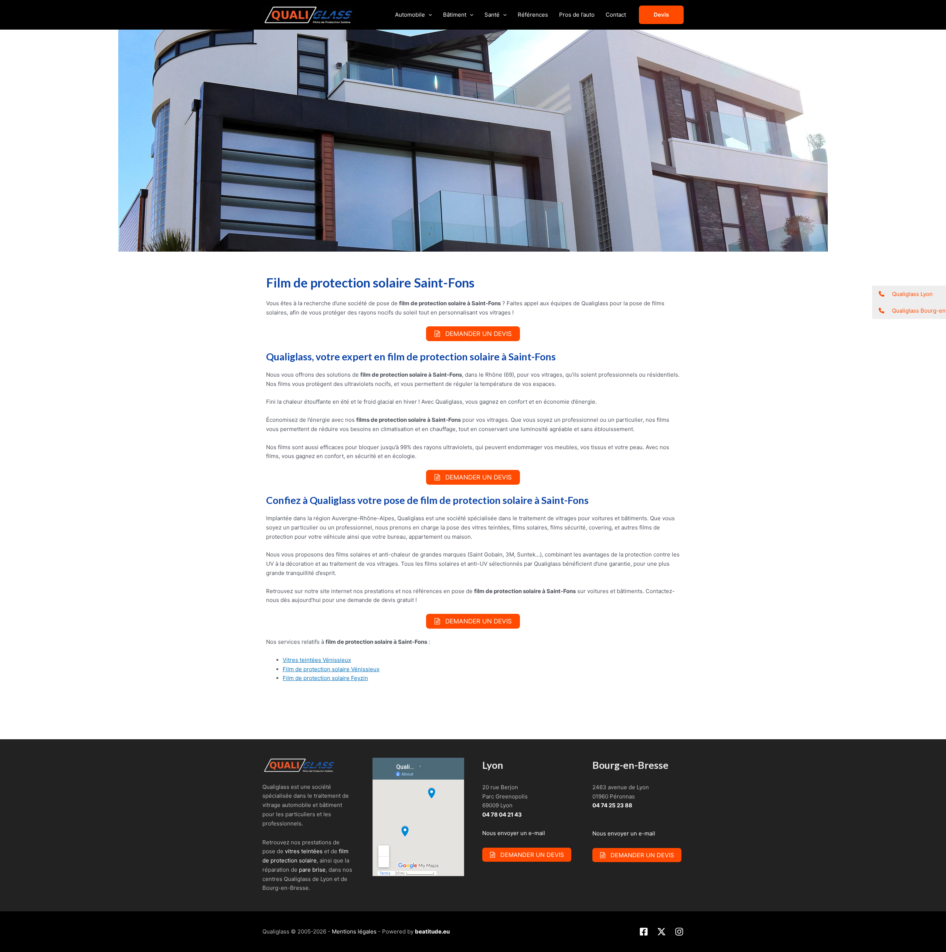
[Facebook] (643, 931)
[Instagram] (679, 931)
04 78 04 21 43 (502, 814)
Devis (661, 14)
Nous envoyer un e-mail (513, 833)
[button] (909, 294)
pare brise (312, 869)
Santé (492, 14)
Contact (616, 14)
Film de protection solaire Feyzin (325, 678)
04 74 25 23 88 (612, 805)
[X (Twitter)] (661, 931)
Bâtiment (454, 14)
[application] (428, 15)
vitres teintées (304, 851)
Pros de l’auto (577, 14)
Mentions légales (354, 931)
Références (533, 14)
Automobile (410, 14)
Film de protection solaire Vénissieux (331, 669)
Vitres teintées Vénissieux (317, 659)
